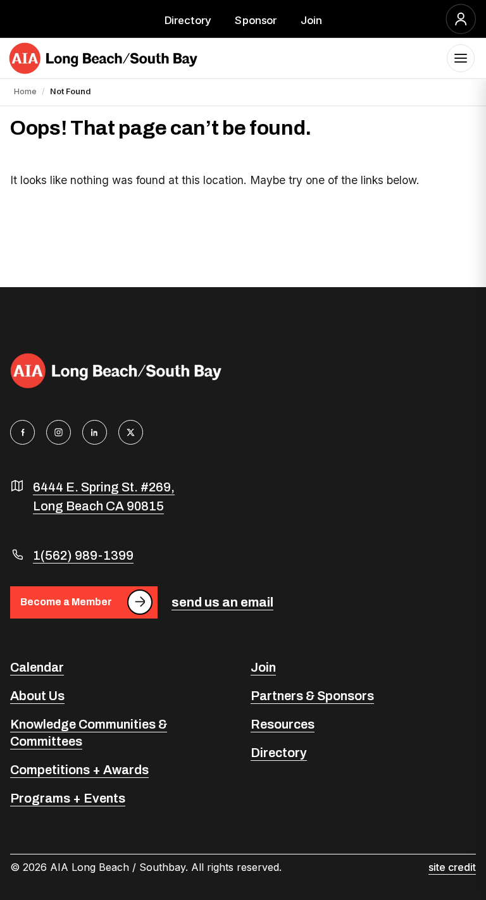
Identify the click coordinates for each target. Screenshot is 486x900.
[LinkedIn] (94, 432)
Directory (188, 19)
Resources (283, 724)
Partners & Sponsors (312, 696)
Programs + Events (67, 798)
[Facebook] (22, 432)
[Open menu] (461, 58)
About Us (37, 696)
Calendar (37, 667)
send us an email (222, 602)
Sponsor (256, 19)
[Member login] (461, 19)
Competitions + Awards (79, 770)
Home (25, 91)
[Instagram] (58, 432)
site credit (452, 867)
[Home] (103, 58)
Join (311, 19)
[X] (130, 432)
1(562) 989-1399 (83, 555)
